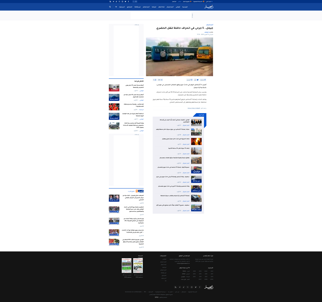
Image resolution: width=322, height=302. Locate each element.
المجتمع (129, 7)
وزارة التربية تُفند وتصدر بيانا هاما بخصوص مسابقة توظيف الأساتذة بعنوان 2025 (133, 125)
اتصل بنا (170, 292)
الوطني (178, 7)
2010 (194, 276)
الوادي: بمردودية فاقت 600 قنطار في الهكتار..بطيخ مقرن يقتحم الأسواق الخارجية (133, 242)
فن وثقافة (138, 7)
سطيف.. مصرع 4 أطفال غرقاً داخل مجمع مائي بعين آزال (172, 205)
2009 (211, 279)
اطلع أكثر (132, 191)
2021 (212, 271)
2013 (212, 276)
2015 (200, 274)
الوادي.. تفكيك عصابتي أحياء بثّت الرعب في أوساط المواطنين (174, 121)
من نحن (177, 292)
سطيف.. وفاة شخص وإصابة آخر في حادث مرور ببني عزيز (172, 177)
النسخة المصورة (192, 292)
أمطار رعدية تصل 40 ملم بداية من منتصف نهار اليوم (134, 96)
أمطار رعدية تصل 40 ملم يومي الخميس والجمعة (135, 86)
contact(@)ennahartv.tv (183, 263)
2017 (212, 274)
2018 (194, 271)
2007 (200, 279)
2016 (206, 274)
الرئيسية (184, 7)
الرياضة (154, 7)
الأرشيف (150, 292)
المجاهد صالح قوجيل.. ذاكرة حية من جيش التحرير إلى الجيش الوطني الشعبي (133, 198)
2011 (200, 276)
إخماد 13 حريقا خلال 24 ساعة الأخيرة (178, 148)
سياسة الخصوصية (160, 292)
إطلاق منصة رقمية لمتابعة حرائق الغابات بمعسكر (174, 158)
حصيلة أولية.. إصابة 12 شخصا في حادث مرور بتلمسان (173, 167)
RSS (145, 292)
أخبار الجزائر (170, 7)
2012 (206, 276)
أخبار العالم (146, 7)
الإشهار (184, 292)
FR (116, 7)
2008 (205, 279)
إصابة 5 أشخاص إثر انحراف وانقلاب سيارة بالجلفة (174, 195)
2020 (205, 271)
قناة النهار (161, 7)
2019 (200, 271)
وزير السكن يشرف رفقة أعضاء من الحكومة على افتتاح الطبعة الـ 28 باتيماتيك (134, 221)
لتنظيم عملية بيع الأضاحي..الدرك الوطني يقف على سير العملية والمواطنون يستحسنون (134, 209)
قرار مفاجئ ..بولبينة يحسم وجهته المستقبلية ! (134, 105)
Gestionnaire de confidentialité (133, 292)
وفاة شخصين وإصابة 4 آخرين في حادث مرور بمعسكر (173, 186)
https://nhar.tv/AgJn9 (194, 108)
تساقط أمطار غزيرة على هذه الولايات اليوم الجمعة (133, 115)
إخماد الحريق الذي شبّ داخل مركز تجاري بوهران (175, 139)
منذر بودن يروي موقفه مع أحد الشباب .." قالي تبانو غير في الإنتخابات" (133, 231)
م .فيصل (207, 32)
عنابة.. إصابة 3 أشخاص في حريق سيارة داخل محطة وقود (172, 129)
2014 (194, 274)
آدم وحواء (122, 7)
